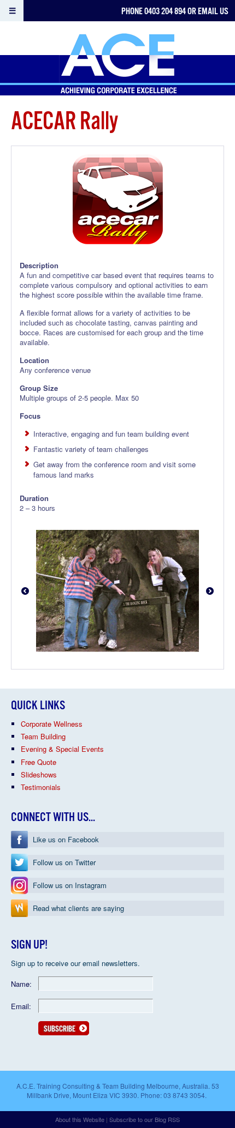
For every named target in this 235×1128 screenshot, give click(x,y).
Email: (21, 1006)
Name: (21, 984)
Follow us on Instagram (70, 885)
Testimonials (41, 787)
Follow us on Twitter (64, 862)
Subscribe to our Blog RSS (144, 1119)
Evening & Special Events (62, 749)
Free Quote (38, 762)
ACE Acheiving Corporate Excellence (118, 64)
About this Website (79, 1119)
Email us (213, 11)
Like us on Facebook (66, 839)
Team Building (43, 736)
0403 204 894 (165, 11)
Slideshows (39, 774)
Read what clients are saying (78, 908)
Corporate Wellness (52, 724)
